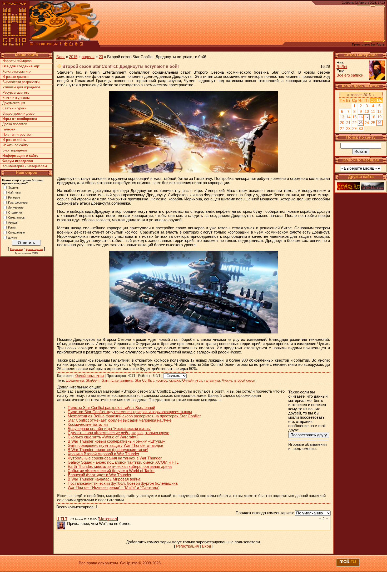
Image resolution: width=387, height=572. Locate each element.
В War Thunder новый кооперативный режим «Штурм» (116, 441)
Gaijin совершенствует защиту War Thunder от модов (115, 445)
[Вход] (60, 45)
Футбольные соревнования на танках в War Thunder (115, 458)
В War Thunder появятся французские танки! (108, 450)
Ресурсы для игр (15, 92)
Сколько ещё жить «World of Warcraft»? (103, 437)
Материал (108, 519)
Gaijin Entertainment (117, 380)
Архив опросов (34, 249)
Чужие (227, 380)
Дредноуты (75, 380)
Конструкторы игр (16, 71)
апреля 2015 (361, 95)
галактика (212, 380)
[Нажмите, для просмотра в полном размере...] (193, 171)
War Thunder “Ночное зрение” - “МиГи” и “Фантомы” (113, 487)
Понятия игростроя (17, 134)
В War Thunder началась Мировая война (104, 479)
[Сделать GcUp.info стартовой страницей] (65, 45)
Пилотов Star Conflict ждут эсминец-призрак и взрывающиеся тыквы (130, 412)
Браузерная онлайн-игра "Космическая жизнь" (109, 429)
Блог (60, 57)
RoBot (341, 67)
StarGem (93, 380)
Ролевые (14, 197)
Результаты (16, 249)
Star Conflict (144, 380)
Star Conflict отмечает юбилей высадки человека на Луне (119, 420)
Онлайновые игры (89, 376)
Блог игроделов (15, 150)
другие (12, 237)
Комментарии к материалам (24, 166)
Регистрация (187, 546)
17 (367, 117)
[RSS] (81, 45)
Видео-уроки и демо (18, 113)
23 (101, 57)
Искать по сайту (15, 145)
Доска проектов (14, 124)
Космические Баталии (88, 424)
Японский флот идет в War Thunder (99, 475)
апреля (88, 57)
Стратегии (15, 212)
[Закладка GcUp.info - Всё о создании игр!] (71, 45)
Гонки (12, 227)
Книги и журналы (15, 98)
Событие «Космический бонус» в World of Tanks (111, 471)
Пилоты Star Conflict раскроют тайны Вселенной (111, 408)
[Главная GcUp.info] (15, 45)
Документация (13, 103)
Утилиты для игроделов (21, 87)
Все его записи (349, 75)
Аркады (13, 222)
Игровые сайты (14, 140)
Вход (206, 546)
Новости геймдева (17, 61)
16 (361, 117)
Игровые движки (15, 77)
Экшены (13, 187)
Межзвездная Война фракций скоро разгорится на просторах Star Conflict (134, 416)
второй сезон (244, 380)
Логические (15, 207)
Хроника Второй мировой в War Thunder (103, 454)
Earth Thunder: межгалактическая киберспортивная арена (120, 466)
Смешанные (16, 232)
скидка (174, 380)
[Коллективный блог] (31, 45)
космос (161, 380)
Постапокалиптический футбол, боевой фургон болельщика (122, 483)
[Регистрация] (46, 45)
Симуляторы (16, 217)
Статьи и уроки (14, 108)
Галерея (8, 129)
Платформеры (18, 202)
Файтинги (14, 192)
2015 (73, 57)
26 (379, 123)
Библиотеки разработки (20, 82)
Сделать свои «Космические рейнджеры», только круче (118, 433)
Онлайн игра (192, 380)
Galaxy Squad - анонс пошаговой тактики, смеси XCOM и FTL (123, 462)
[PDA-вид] (76, 45)
